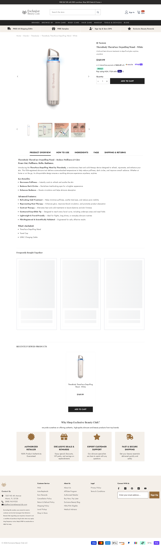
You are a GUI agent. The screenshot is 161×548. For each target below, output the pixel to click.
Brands (26, 36)
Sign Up (154, 495)
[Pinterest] (131, 488)
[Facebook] (118, 488)
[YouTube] (145, 488)
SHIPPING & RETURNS (115, 152)
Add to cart (127, 81)
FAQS (96, 152)
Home (18, 36)
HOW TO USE (62, 152)
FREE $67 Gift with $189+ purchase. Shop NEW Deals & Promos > (80, 2)
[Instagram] (125, 488)
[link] (36, 314)
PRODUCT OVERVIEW (40, 152)
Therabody (35, 36)
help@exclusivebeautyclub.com (15, 504)
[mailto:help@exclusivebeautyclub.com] (18, 527)
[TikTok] (138, 488)
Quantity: (100, 76)
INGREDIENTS (81, 152)
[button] (17, 76)
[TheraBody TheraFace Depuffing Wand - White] (80, 366)
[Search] (75, 12)
